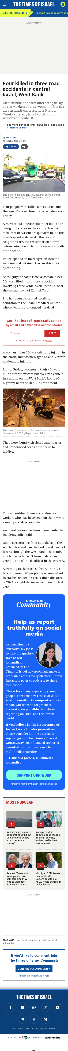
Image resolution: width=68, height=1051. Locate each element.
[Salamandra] (52, 1037)
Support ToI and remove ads (52, 13)
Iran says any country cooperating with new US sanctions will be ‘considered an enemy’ (18, 838)
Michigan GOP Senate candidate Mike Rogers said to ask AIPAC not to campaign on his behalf (48, 879)
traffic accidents (50, 940)
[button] (63, 4)
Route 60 (9, 943)
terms (49, 340)
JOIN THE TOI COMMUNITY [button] (34, 968)
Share (12, 146)
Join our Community (15, 13)
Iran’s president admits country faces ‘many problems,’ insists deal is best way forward (48, 838)
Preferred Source (17, 127)
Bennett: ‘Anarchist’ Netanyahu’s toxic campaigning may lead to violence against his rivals (17, 879)
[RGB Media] (27, 1037)
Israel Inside (22, 940)
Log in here (43, 975)
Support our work (34, 775)
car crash (35, 940)
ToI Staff (11, 137)
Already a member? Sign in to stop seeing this (34, 783)
